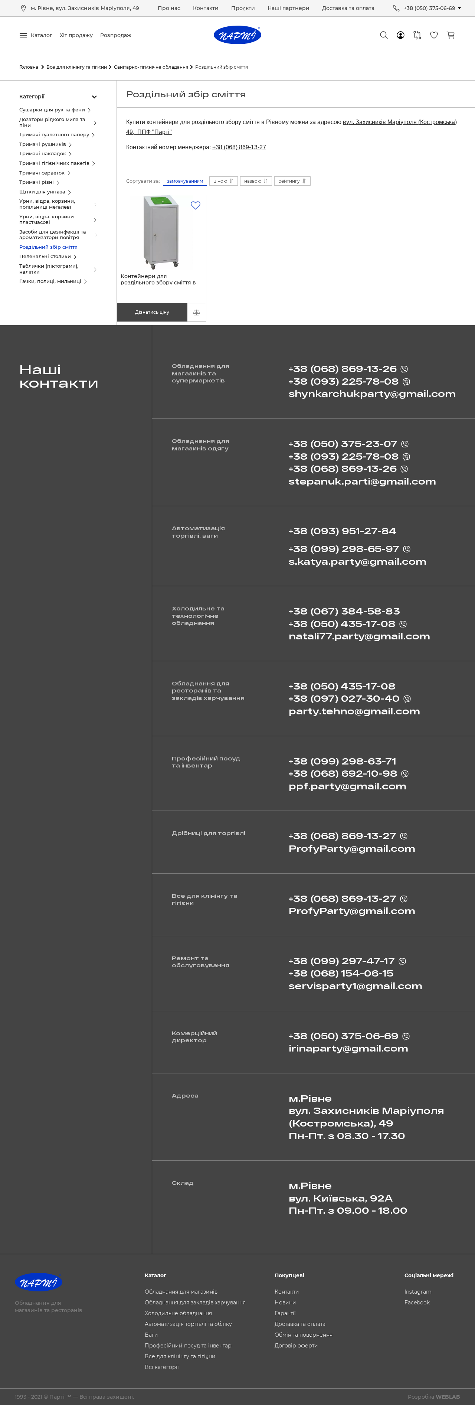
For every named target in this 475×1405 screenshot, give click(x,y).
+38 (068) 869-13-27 (239, 147)
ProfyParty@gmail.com (352, 848)
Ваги (151, 1334)
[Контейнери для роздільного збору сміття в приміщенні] (161, 232)
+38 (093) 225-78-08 (344, 381)
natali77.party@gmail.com (359, 635)
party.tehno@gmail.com (354, 710)
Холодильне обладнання (178, 1313)
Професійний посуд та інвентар (188, 1345)
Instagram (418, 1291)
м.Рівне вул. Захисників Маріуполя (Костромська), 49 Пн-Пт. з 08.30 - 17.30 (366, 1117)
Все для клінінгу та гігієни (180, 1356)
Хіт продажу (76, 35)
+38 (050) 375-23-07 (343, 443)
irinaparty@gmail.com (348, 1048)
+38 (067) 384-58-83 (344, 611)
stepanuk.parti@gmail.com (362, 481)
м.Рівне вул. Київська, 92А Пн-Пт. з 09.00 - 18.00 (348, 1198)
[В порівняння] (196, 312)
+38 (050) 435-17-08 (342, 623)
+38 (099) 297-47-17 (342, 960)
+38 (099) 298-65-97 (344, 548)
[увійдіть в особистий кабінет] (400, 35)
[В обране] (195, 206)
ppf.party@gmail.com (347, 785)
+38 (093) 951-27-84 (343, 530)
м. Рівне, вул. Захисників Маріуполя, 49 (85, 8)
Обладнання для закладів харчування (195, 1302)
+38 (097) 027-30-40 (344, 698)
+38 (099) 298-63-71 (342, 761)
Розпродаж (115, 35)
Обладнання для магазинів (181, 1291)
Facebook (417, 1302)
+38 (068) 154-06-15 (341, 973)
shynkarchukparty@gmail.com (372, 393)
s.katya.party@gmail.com (357, 561)
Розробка (434, 1396)
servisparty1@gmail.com (355, 985)
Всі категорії (162, 1367)
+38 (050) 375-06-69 (429, 8)
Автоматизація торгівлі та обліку (188, 1324)
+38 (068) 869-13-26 (343, 368)
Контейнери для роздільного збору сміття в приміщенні (158, 282)
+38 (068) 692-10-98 (343, 773)
